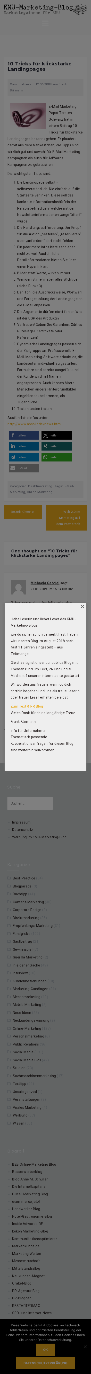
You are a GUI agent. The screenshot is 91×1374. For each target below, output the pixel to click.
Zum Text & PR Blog (27, 706)
